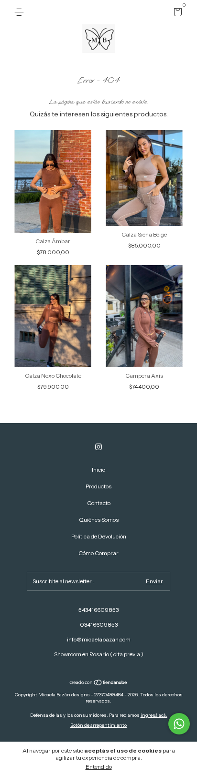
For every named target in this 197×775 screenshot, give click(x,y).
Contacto (98, 502)
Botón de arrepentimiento (98, 725)
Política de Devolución (98, 536)
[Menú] (20, 12)
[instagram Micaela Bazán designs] (98, 447)
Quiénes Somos (99, 519)
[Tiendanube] (99, 683)
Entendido (99, 766)
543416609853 (98, 609)
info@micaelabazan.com (99, 639)
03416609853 (99, 624)
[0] (176, 13)
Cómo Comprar (98, 553)
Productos (98, 486)
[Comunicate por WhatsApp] (179, 723)
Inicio (98, 469)
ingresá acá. (154, 715)
